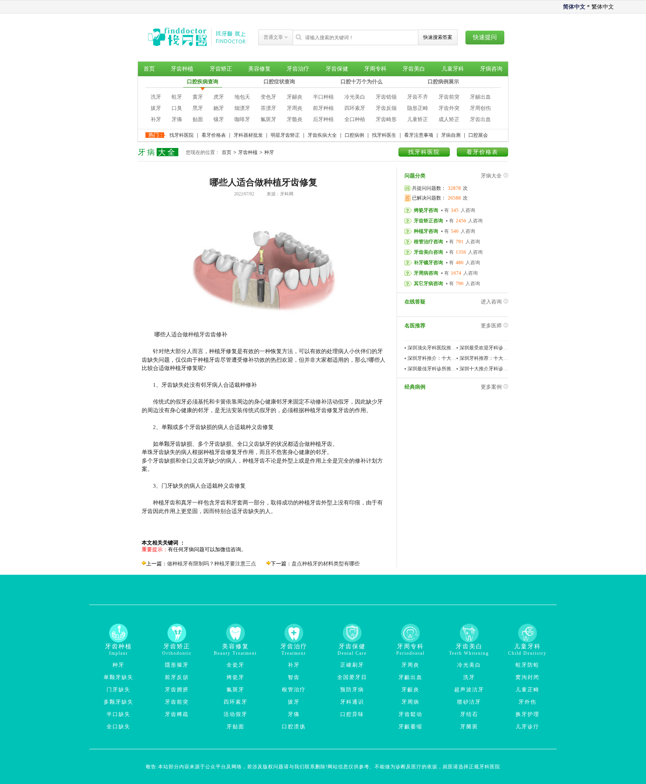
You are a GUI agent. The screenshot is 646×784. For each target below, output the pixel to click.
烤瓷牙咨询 (426, 210)
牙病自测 (451, 135)
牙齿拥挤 (177, 689)
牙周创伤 (480, 108)
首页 (149, 69)
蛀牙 (177, 97)
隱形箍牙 (177, 665)
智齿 (294, 677)
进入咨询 (491, 302)
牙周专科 (375, 69)
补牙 (156, 119)
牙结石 (469, 714)
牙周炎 (294, 108)
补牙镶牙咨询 (428, 262)
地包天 (242, 97)
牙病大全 (491, 176)
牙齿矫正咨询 (428, 220)
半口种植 (323, 97)
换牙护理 (527, 714)
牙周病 (410, 702)
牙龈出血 (480, 97)
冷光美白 (354, 97)
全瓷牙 (235, 665)
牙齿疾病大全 (322, 135)
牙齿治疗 (298, 69)
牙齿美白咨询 (428, 252)
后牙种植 (323, 119)
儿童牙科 (453, 69)
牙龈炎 (294, 97)
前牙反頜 (177, 677)
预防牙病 (352, 689)
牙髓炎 (294, 119)
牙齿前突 (449, 97)
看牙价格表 (214, 135)
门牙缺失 (118, 689)
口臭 (177, 108)
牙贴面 (235, 726)
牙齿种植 (182, 69)
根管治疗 (294, 689)
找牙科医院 (181, 135)
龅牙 (218, 108)
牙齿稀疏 (177, 714)
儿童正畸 (527, 689)
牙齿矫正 (221, 69)
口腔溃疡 (294, 726)
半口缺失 (118, 714)
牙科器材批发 (248, 135)
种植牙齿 (199, 334)
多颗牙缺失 (118, 702)
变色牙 (268, 97)
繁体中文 (602, 7)
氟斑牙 (268, 119)
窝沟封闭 (527, 677)
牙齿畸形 (386, 119)
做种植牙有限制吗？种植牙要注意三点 (211, 564)
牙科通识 (352, 702)
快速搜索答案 (437, 37)
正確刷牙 (352, 665)
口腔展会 (478, 135)
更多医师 (491, 325)
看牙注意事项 (418, 135)
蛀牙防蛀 (527, 665)
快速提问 (485, 37)
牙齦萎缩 (410, 726)
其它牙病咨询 (428, 283)
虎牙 (218, 97)
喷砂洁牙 (469, 702)
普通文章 (274, 37)
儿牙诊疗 (527, 726)
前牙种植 (323, 108)
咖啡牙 (242, 119)
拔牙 (156, 108)
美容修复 (259, 69)
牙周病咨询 (426, 273)
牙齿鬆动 (410, 714)
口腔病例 (354, 135)
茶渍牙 (268, 108)
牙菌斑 (469, 726)
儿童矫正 (417, 119)
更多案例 (491, 387)
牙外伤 (527, 702)
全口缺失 (118, 726)
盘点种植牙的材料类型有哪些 (326, 564)
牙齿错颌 (386, 97)
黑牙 (198, 108)
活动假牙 (235, 714)
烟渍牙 (242, 108)
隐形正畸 (417, 108)
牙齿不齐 (417, 97)
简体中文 (574, 7)
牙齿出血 (480, 119)
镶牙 (218, 119)
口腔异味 (352, 714)
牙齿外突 (449, 108)
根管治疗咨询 (428, 241)
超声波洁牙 (469, 689)
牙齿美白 (414, 69)
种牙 (269, 152)
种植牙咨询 (426, 231)
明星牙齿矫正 (285, 135)
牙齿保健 (337, 69)
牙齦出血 (410, 677)
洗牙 (156, 97)
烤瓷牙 (235, 677)
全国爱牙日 (352, 677)
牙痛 (177, 119)
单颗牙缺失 (118, 677)
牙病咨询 (491, 69)
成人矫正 (449, 119)
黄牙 (198, 97)
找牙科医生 (384, 135)
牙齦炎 (410, 689)
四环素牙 (354, 108)
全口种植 (354, 119)
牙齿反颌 (386, 108)
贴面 (198, 119)
